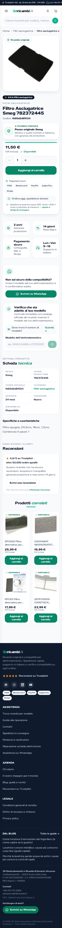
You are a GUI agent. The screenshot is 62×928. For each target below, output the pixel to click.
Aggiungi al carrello (31, 170)
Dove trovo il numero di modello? (33, 329)
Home (6, 31)
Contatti (7, 726)
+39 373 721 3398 (12, 890)
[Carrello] (55, 11)
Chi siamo (8, 769)
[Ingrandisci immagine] (31, 63)
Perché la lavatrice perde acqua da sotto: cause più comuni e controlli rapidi (31, 858)
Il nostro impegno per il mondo (20, 775)
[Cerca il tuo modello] (52, 344)
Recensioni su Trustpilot (17, 789)
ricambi (23, 11)
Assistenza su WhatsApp (17, 753)
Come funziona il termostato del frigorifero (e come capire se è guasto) (29, 841)
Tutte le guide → (49, 833)
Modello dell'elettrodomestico (23, 337)
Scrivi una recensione (23, 483)
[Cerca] (55, 21)
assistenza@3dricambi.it (15, 893)
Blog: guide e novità (14, 782)
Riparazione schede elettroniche (22, 746)
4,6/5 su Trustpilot (21, 458)
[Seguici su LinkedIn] (22, 685)
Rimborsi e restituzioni (16, 739)
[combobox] (28, 21)
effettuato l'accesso (39, 490)
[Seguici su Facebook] (6, 685)
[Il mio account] (47, 11)
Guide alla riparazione (15, 720)
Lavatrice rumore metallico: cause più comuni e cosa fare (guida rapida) (30, 849)
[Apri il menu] (6, 11)
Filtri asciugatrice (23, 31)
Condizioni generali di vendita (20, 805)
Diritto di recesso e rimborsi (19, 811)
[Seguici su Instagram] (14, 685)
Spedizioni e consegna (16, 733)
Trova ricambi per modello (18, 713)
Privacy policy (11, 818)
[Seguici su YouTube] (30, 685)
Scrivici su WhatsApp (33, 293)
